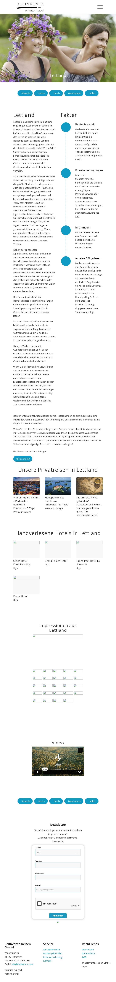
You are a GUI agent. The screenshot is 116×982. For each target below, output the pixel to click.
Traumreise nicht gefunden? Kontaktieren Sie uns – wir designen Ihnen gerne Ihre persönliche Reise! (89, 506)
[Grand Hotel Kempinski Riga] (26, 549)
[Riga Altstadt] (58, 672)
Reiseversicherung (53, 957)
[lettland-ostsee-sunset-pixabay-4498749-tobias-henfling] (68, 702)
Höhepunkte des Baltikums (54, 499)
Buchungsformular (52, 953)
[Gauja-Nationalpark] (78, 680)
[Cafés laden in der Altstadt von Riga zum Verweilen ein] (37, 680)
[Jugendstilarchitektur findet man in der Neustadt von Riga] (48, 680)
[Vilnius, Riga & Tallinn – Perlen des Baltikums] (26, 486)
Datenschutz (88, 953)
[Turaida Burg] (48, 687)
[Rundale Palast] (37, 694)
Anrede (38, 848)
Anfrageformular (51, 949)
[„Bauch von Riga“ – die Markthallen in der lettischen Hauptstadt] (68, 680)
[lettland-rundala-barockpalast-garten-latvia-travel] (78, 687)
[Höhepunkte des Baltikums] (58, 486)
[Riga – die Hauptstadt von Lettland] (58, 651)
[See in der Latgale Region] (78, 694)
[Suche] (91, 7)
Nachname (39, 873)
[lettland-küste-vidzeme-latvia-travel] (68, 694)
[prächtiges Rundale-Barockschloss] (68, 687)
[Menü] (98, 7)
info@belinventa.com (22, 964)
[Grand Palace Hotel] (58, 549)
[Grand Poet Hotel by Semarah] (89, 549)
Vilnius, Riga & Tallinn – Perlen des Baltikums (26, 501)
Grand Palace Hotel (56, 561)
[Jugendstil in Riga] (58, 680)
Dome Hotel (20, 596)
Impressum (88, 949)
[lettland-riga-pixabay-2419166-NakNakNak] (78, 672)
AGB (84, 957)
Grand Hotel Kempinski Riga (22, 562)
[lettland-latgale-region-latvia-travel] (37, 702)
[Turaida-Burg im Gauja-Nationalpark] (37, 687)
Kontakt (47, 960)
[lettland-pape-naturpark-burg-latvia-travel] (58, 694)
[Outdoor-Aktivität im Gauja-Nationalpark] (58, 687)
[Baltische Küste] (48, 702)
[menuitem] (91, 7)
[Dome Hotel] (26, 585)
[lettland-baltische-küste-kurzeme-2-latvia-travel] (58, 702)
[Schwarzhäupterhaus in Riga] (68, 672)
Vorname (38, 861)
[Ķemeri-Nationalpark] (48, 694)
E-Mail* (38, 885)
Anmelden (58, 915)
